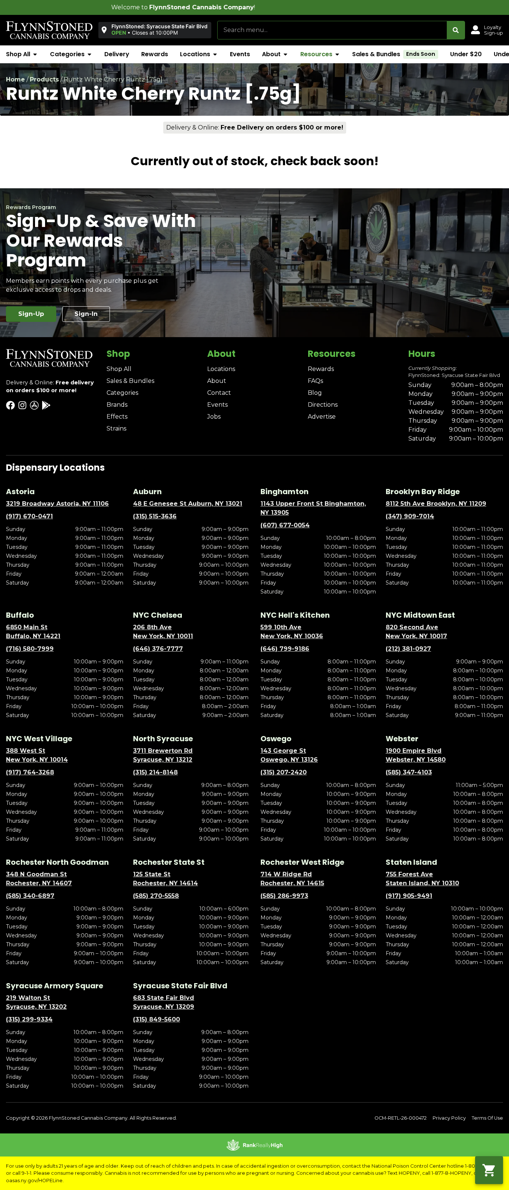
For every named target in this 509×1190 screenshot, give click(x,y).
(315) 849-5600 (156, 1019)
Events (217, 404)
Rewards (321, 368)
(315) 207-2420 (283, 772)
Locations (221, 368)
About (216, 380)
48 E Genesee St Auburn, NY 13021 (187, 503)
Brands (117, 404)
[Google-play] (46, 405)
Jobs (214, 416)
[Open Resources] (337, 54)
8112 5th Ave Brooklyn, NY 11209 (436, 503)
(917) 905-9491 (409, 895)
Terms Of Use (487, 1118)
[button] (155, 29)
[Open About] (285, 54)
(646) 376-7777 (158, 648)
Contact (219, 392)
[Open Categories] (89, 54)
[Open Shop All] (35, 54)
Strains (116, 428)
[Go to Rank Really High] (254, 1145)
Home (15, 79)
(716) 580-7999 (30, 648)
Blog (315, 392)
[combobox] (332, 30)
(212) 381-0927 (408, 648)
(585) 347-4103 (409, 772)
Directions (323, 404)
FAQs (315, 380)
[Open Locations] (215, 54)
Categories (122, 392)
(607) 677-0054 (285, 525)
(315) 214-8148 (155, 772)
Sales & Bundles (130, 380)
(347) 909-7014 (410, 516)
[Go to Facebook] (10, 405)
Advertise (322, 416)
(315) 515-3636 (155, 516)
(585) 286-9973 (284, 895)
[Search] (456, 30)
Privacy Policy (449, 1118)
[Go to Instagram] (22, 405)
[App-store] (34, 405)
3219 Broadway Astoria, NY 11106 (57, 503)
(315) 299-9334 (29, 1019)
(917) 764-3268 (30, 772)
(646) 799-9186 (284, 648)
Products (44, 79)
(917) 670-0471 (29, 516)
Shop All (119, 368)
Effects (117, 416)
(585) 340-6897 (30, 895)
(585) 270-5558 (156, 895)
